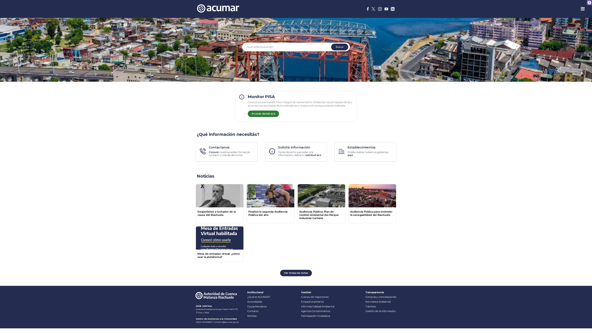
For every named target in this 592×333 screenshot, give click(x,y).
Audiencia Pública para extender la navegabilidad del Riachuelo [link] (371, 213)
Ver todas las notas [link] (296, 272)
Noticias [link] (251, 315)
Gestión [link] (306, 292)
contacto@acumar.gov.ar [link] (226, 322)
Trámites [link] (370, 306)
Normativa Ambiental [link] (378, 301)
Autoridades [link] (254, 301)
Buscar (340, 46)
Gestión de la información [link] (380, 311)
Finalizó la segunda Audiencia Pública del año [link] (268, 213)
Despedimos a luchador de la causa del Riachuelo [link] (216, 213)
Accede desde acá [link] (263, 113)
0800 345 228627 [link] (204, 322)
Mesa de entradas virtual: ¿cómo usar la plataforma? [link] (218, 255)
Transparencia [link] (374, 292)
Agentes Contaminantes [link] (315, 311)
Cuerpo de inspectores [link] (315, 297)
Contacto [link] (252, 311)
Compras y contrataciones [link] (380, 297)
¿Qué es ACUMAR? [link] (258, 297)
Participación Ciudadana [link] (315, 315)
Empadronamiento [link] (312, 301)
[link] (589, 2)
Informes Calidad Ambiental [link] (318, 306)
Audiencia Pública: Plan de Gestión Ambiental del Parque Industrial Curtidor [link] (319, 215)
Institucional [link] (255, 292)
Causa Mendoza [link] (256, 306)
